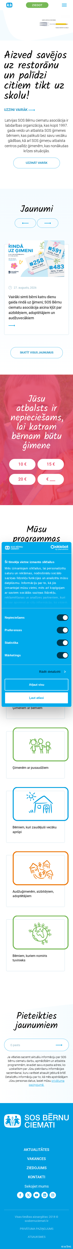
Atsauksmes (36, 1236)
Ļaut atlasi (36, 697)
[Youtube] (36, 1195)
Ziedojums (37, 1168)
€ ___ (50, 479)
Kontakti (36, 1177)
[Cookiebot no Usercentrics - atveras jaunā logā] (51, 547)
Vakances (36, 1159)
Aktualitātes (36, 1149)
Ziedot (37, 5)
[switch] (62, 630)
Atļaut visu (36, 684)
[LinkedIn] (44, 1195)
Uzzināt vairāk (36, 162)
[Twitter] (28, 1195)
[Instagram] (52, 1195)
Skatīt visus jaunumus (36, 352)
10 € (22, 464)
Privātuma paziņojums (36, 1228)
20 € (22, 479)
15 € (51, 464)
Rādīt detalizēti (50, 671)
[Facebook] (20, 1195)
